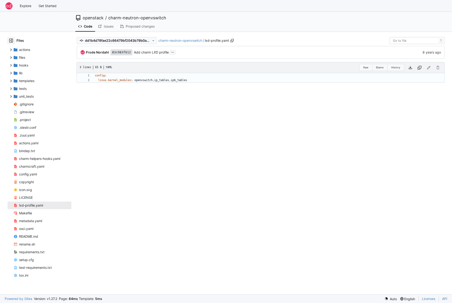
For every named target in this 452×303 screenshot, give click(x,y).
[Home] (9, 6)
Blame (379, 67)
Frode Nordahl (97, 52)
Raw (365, 67)
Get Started (47, 6)
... (172, 51)
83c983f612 (121, 52)
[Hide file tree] (11, 40)
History (395, 67)
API (444, 299)
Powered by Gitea (18, 299)
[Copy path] (232, 40)
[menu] (390, 299)
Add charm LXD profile (151, 52)
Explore (25, 6)
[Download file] (410, 67)
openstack (93, 18)
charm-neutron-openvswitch (137, 18)
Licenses (428, 299)
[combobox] (417, 40)
